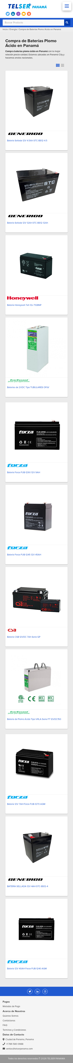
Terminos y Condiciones (14, 1030)
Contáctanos (9, 1020)
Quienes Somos (10, 1015)
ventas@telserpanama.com (19, 1048)
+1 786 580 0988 (14, 1044)
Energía (13, 29)
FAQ (5, 1025)
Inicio (5, 29)
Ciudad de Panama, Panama (19, 1039)
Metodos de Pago (11, 1006)
